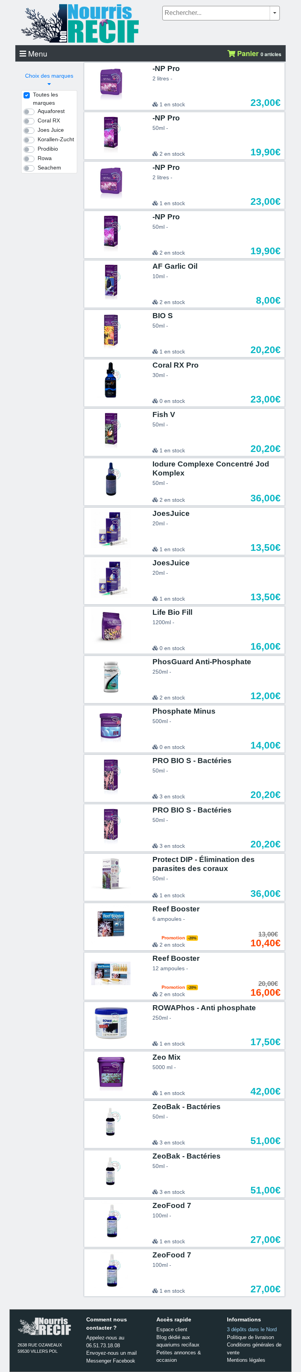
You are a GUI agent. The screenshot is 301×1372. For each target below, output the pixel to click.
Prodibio (48, 149)
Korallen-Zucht (56, 139)
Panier (258, 53)
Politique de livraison (250, 1337)
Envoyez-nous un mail (111, 1353)
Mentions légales (246, 1360)
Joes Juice (51, 130)
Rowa (45, 158)
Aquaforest (51, 111)
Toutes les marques (45, 98)
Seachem (49, 167)
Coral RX (49, 120)
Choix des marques (49, 76)
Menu (36, 53)
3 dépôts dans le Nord (252, 1329)
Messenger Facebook (110, 1361)
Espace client (171, 1329)
